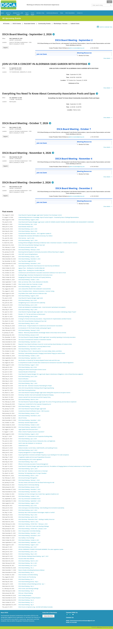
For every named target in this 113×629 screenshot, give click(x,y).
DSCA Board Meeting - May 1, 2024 (27, 383)
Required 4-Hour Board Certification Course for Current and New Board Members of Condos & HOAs (45, 344)
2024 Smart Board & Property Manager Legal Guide (32, 408)
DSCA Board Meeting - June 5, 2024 (27, 376)
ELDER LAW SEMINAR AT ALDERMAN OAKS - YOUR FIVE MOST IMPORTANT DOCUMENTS (41, 307)
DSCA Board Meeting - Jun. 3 (26, 579)
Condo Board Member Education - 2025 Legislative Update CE (34, 233)
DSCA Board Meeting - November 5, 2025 (29, 263)
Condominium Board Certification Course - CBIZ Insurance (33, 411)
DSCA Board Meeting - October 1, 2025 (28, 279)
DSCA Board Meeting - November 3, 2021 (29, 535)
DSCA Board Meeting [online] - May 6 (28, 581)
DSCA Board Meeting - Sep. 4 (26, 604)
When (3, 38)
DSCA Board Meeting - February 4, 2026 (29, 249)
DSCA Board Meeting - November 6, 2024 (29, 349)
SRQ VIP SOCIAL (22, 418)
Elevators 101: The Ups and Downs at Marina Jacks (31, 314)
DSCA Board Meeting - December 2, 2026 (26, 182)
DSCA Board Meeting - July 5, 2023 (27, 438)
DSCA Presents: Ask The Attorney (27, 577)
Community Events (44, 23)
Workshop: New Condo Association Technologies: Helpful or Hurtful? (36, 512)
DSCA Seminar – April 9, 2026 (26, 238)
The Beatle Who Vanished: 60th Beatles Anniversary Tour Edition (35, 236)
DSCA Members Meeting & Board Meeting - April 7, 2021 (33, 556)
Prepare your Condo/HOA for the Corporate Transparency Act (34, 404)
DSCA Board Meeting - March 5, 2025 (28, 323)
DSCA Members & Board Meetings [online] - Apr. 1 (31, 584)
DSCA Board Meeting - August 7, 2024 (28, 365)
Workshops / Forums (60, 23)
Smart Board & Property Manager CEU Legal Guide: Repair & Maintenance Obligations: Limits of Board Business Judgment (50, 374)
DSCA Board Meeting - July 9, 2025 (27, 300)
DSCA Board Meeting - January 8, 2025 (28, 335)
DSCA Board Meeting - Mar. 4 (26, 586)
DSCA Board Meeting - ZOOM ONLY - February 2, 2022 (33, 524)
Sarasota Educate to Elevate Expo (27, 372)
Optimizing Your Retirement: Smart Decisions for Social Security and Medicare (39, 266)
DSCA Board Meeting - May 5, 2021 (27, 554)
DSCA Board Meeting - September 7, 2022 (29, 501)
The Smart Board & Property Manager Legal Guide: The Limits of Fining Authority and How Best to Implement (47, 402)
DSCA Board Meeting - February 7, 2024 (29, 406)
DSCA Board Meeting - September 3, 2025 (29, 286)
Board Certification (23, 378)
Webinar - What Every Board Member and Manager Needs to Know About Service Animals (42, 332)
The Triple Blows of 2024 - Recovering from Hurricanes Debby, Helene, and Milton (40, 351)
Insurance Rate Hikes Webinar (26, 558)
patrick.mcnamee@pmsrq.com (76, 48)
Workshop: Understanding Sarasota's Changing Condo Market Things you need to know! (41, 353)
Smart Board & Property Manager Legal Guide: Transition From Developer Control (40, 215)
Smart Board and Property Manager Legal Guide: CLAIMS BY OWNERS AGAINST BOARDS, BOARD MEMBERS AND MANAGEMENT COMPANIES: (56, 222)
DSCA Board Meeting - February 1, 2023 (29, 480)
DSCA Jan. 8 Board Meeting (25, 593)
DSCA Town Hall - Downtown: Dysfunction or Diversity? (33, 471)
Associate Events (29, 23)
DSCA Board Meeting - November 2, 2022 (29, 491)
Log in (109, 1)
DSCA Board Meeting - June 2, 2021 (27, 551)
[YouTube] (73, 614)
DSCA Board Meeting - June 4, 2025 (27, 305)
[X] (70, 614)
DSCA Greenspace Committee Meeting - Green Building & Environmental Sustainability (41, 508)
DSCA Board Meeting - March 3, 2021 (28, 561)
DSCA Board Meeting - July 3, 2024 (27, 367)
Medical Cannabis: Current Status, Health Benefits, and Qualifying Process (37, 448)
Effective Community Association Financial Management (33, 464)
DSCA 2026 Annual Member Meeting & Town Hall (31, 245)
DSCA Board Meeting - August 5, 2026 (28, 219)
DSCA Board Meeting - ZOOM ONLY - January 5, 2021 (32, 528)
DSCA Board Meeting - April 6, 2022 (27, 517)
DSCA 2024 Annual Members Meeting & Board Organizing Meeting (36, 388)
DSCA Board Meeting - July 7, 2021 (27, 547)
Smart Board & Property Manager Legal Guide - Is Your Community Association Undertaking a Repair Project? (47, 312)
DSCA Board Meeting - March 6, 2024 (28, 399)
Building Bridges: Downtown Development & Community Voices (35, 275)
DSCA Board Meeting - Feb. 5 (26, 591)
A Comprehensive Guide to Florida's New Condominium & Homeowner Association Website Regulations (45, 362)
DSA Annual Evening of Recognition (27, 478)
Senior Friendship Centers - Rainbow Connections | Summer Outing (36, 291)
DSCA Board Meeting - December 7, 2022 (29, 489)
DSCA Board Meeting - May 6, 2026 (27, 231)
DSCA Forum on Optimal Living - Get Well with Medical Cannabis (35, 607)
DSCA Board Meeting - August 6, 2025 (28, 295)
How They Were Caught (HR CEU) (27, 261)
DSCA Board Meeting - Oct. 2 (26, 602)
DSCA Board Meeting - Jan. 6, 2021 (27, 565)
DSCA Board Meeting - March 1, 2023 (28, 475)
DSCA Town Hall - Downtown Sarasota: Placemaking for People (35, 385)
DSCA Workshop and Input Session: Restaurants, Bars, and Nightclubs (36, 441)
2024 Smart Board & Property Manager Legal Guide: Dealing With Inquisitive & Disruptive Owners (44, 392)
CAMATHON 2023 (23, 445)
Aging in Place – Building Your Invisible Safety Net (31, 268)
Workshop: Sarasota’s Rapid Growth (27, 422)
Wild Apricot (99, 627)
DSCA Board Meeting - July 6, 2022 (27, 505)
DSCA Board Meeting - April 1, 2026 (27, 240)
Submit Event (75, 23)
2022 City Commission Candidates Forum (29, 498)
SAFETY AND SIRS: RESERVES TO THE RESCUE (30, 443)
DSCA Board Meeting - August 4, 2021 (28, 544)
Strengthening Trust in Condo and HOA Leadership (31, 302)
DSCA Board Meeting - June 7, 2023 (27, 450)
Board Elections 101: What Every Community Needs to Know (34, 346)
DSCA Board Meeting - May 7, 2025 (27, 309)
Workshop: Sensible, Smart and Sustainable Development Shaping (35, 395)
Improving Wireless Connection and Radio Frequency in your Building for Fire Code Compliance (43, 455)
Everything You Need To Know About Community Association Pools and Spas (48, 93)
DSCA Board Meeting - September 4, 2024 (29, 358)
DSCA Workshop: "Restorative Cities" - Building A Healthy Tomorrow (36, 519)
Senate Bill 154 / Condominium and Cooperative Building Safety (35, 436)
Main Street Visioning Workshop (26, 390)
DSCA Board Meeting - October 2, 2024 (28, 355)
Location (4, 42)
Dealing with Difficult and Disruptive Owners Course (32, 369)
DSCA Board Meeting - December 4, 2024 (29, 342)
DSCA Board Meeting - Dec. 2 (26, 568)
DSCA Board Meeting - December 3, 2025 (29, 259)
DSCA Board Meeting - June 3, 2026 (27, 229)
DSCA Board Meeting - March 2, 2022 (28, 521)
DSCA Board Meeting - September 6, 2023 (29, 427)
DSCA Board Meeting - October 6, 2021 (28, 540)
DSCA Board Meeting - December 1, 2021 (29, 533)
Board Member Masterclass (25, 226)
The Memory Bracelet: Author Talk (27, 247)
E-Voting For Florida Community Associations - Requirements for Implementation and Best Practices (44, 319)
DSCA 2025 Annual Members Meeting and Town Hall (32, 321)
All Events (6, 23)
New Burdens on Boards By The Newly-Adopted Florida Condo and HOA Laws (39, 360)
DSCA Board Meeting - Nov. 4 (26, 572)
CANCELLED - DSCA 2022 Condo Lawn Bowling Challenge (33, 526)
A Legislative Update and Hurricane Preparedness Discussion (34, 457)
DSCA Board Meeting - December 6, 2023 (29, 415)
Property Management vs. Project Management (30, 452)
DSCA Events (17, 23)
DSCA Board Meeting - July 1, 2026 (27, 224)
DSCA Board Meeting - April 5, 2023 (27, 468)
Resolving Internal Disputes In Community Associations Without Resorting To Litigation (41, 252)
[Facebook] (67, 614)
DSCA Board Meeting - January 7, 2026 (28, 256)
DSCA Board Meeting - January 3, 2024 (28, 413)
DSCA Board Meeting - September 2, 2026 (27, 34)
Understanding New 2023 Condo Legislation (30, 459)
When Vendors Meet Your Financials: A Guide (30, 284)
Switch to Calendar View (106, 27)
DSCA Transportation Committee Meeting (29, 531)
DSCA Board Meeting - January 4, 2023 (28, 487)
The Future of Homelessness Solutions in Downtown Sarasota (34, 339)
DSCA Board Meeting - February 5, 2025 (29, 330)
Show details (106, 58)
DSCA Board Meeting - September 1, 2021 (29, 542)
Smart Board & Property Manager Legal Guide (30, 298)
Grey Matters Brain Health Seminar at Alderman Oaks (32, 293)
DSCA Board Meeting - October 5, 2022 (28, 496)
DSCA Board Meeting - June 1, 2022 (27, 510)
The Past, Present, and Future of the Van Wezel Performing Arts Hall (36, 482)
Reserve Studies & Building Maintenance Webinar (31, 570)
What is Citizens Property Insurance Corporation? (31, 431)
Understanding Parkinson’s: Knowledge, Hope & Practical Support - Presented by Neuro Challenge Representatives (48, 217)
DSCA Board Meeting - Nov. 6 (26, 600)
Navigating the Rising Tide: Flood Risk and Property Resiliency (34, 277)
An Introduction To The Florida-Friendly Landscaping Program (34, 328)
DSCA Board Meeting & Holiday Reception (29, 597)
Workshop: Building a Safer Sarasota (28, 316)
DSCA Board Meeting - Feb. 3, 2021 (27, 563)
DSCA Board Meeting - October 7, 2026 (25, 123)
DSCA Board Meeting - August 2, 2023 (28, 434)
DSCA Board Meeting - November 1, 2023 (29, 420)
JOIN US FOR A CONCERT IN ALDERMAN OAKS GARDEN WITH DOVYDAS (44, 64)
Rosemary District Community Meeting (28, 485)
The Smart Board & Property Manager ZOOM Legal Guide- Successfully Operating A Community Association (47, 337)
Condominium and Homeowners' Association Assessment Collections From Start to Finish (42, 272)
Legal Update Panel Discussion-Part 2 (28, 429)
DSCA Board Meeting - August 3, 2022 (28, 503)
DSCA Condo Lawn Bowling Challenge (28, 588)
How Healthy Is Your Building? (26, 538)
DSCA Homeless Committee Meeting (28, 574)
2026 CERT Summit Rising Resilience (28, 254)
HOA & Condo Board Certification (27, 381)
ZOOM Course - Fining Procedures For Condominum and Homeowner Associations (40, 325)
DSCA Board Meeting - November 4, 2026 (26, 153)
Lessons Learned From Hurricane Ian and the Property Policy (34, 397)
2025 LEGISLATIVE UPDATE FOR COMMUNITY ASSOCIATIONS (34, 289)
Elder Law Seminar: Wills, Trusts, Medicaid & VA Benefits (33, 282)
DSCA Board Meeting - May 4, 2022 (27, 514)
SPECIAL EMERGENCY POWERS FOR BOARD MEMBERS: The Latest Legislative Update (40, 549)
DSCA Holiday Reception (24, 595)
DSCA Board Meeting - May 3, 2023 (27, 461)
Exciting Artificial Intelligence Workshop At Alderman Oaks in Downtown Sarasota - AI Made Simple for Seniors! (47, 242)
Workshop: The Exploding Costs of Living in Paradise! (32, 473)
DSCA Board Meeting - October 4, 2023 (28, 425)
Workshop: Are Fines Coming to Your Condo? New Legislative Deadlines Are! (38, 494)
